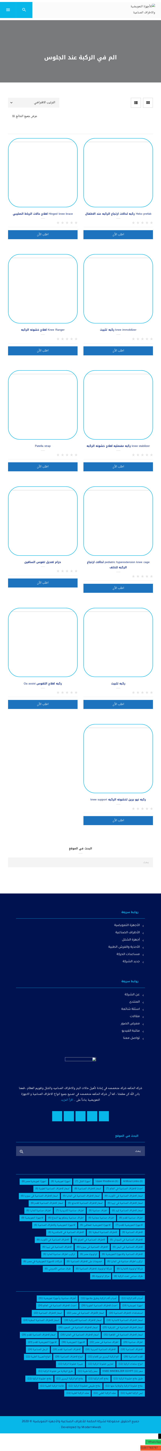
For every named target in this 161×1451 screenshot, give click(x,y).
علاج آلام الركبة (98, 1379)
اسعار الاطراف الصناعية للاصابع (85, 1203)
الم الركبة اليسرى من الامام (103, 1357)
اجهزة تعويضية (60, 1181)
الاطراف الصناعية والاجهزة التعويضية (122, 1254)
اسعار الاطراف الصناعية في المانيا (81, 1196)
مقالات (135, 1016)
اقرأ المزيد (67, 1100)
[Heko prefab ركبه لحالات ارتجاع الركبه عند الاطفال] (118, 172)
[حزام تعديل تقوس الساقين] (43, 521)
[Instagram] (69, 1116)
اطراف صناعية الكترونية (70, 1210)
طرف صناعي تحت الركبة (128, 1276)
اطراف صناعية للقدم (131, 1218)
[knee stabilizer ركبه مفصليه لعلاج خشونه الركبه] (118, 405)
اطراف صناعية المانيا (38, 1210)
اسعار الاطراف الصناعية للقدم (47, 1203)
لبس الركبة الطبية (132, 1393)
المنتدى (134, 1002)
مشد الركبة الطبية (77, 1393)
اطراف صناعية (98, 1210)
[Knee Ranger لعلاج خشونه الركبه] (43, 288)
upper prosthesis (107, 1181)
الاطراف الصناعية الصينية (100, 1349)
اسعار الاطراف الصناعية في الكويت (124, 1196)
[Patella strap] (43, 405)
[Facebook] (104, 1116)
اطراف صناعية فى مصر (104, 1342)
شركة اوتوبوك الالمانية (130, 1269)
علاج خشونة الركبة (39, 1379)
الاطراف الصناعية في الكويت (53, 1240)
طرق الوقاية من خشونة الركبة (55, 1371)
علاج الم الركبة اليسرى (69, 1379)
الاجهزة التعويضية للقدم (129, 1225)
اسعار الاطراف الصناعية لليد (127, 1210)
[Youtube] (80, 1116)
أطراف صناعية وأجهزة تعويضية (57, 1298)
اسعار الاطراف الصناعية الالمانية (124, 1320)
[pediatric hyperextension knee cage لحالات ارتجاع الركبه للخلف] (118, 521)
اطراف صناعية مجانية (101, 1218)
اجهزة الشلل (83, 1181)
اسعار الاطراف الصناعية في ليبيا (125, 1203)
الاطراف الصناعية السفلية (103, 1232)
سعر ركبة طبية (88, 1371)
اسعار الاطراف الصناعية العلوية (52, 1189)
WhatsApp (154, 1442)
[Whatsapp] (57, 1116)
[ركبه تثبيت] (118, 642)
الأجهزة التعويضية (127, 925)
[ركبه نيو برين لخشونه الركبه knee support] (118, 758)
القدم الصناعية (133, 1357)
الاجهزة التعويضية (32, 1218)
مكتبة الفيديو (131, 1031)
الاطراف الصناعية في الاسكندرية (66, 1232)
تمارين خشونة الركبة (100, 1364)
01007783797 (149, 1448)
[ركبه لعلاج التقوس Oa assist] (43, 642)
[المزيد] (148, 143)
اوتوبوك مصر (88, 1254)
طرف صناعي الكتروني (58, 1269)
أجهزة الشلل (131, 940)
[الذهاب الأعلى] (10, 1442)
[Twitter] (92, 1116)
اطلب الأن (118, 234)
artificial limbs (133, 1181)
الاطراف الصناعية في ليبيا (57, 1247)
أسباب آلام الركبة (132, 1298)
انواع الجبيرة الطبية (38, 1357)
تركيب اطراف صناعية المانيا (59, 1254)
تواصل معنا (131, 1038)
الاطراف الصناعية (132, 1232)
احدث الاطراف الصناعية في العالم (124, 1189)
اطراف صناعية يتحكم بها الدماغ (65, 1218)
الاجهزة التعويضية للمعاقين (95, 1225)
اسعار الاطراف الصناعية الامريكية (83, 1320)
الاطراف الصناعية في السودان (126, 1240)
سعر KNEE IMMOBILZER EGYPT (122, 1371)
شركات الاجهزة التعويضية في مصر (42, 1261)
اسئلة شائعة (130, 1009)
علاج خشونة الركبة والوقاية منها (124, 1386)
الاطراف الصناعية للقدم (66, 1349)
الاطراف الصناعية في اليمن (128, 1247)
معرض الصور (130, 1024)
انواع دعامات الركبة (131, 1364)
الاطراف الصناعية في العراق (89, 1240)
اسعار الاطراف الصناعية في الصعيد (78, 1327)
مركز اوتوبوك (100, 1276)
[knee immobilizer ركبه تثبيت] (118, 288)
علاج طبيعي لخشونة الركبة (84, 1386)
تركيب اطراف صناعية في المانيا (125, 1261)
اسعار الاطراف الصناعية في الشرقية (123, 1327)
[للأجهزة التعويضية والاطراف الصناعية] (142, 10)
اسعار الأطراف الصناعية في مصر (85, 1313)
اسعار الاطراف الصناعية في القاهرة (123, 1335)
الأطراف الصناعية (127, 932)
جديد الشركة (131, 961)
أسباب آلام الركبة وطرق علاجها (98, 1298)
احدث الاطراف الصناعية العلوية (99, 1305)
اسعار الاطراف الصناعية (87, 1189)
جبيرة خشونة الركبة (70, 1364)
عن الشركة (132, 995)
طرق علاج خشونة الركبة (128, 1379)
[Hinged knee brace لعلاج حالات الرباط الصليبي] (43, 172)
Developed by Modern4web (81, 1427)
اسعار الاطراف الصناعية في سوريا (39, 1196)
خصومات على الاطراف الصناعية (84, 1261)
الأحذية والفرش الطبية (124, 947)
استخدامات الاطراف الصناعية (126, 1313)
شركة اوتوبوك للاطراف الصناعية (94, 1269)
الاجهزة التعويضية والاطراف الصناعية (54, 1225)
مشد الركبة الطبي (105, 1393)
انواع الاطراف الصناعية (69, 1357)
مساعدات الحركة (128, 954)
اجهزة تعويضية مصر (34, 1181)
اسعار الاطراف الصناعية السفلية (41, 1320)
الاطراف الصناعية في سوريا (92, 1247)
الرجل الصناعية (38, 1349)
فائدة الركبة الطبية (52, 1386)
